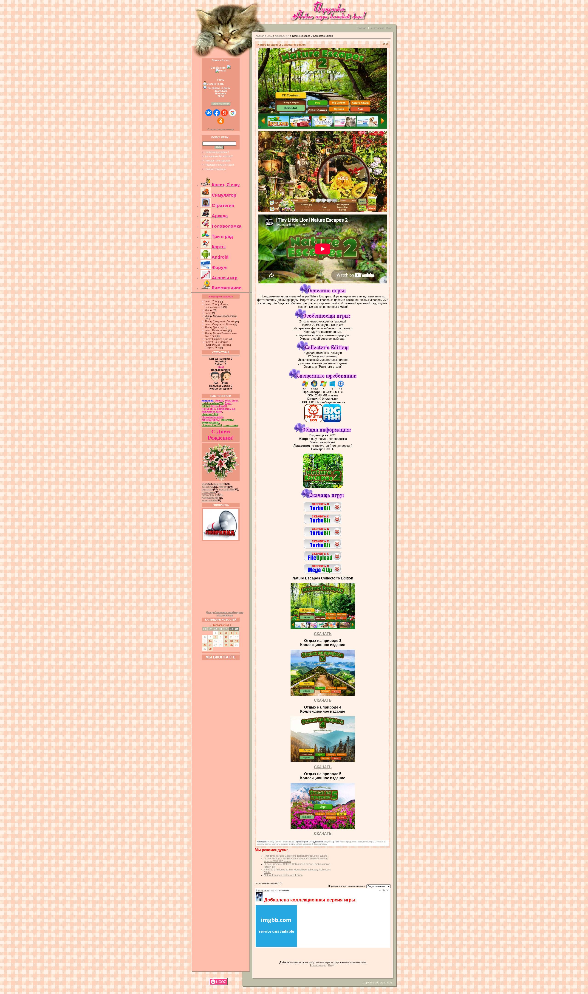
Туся (227, 400)
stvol (221, 367)
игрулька (207, 400)
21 (210, 645)
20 (205, 645)
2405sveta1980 (210, 422)
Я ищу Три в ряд (214, 327)
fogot (228, 403)
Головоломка (320, 844)
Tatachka (207, 486)
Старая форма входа (220, 129)
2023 (269, 35)
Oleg (204, 484)
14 (210, 641)
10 (226, 637)
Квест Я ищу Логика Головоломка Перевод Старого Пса (218, 345)
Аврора (223, 486)
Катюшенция (210, 497)
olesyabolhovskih (212, 417)
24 (226, 645)
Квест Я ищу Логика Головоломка (216, 305)
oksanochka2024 (212, 425)
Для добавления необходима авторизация (224, 613)
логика (284, 844)
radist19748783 (211, 419)
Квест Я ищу (212, 301)
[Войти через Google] (232, 112)
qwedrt (219, 400)
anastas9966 (209, 500)
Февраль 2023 (220, 625)
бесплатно (363, 842)
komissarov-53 (226, 408)
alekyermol (208, 411)
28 (210, 648)
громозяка (208, 492)
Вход (389, 28)
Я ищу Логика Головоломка (221, 316)
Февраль (280, 35)
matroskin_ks (210, 495)
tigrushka (207, 489)
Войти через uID (221, 104)
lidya (214, 406)
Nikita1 (206, 406)
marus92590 (226, 489)
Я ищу (208, 310)
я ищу (291, 844)
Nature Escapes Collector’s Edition (283, 875)
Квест (208, 313)
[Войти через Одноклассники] (220, 120)
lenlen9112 (227, 419)
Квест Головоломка (216, 330)
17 (226, 641)
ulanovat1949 (210, 414)
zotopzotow (230, 425)
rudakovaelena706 (212, 403)
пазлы (267, 844)
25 (231, 645)
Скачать (276, 844)
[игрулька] (260, 900)
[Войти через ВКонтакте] (208, 112)
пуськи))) (219, 484)
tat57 (219, 411)
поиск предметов (348, 842)
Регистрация (377, 28)
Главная (361, 28)
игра (371, 842)
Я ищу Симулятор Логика (220, 321)
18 (231, 641)
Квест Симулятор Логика (219, 324)
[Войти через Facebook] (216, 112)
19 (236, 641)
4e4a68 (222, 406)
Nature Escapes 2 (304, 844)
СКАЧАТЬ (323, 634)
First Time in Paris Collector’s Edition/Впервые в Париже (295, 855)
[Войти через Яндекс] (224, 112)
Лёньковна (209, 408)
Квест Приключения (216, 339)
